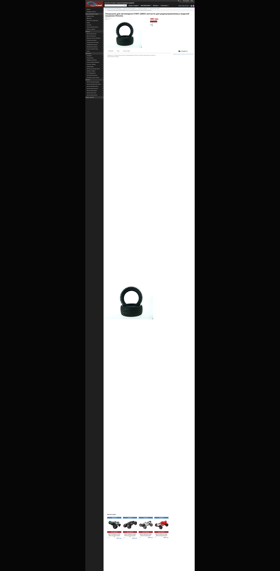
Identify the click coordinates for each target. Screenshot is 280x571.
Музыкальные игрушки (92, 46)
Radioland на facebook (191, 6)
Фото (118, 51)
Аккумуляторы (90, 58)
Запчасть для (126, 51)
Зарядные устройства (92, 60)
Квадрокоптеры (90, 16)
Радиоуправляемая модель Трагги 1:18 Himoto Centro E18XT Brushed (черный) (130, 535)
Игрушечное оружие (91, 40)
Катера (88, 22)
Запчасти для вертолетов (92, 86)
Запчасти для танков (91, 92)
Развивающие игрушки (92, 44)
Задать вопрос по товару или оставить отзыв (183, 54)
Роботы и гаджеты (91, 29)
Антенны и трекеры (91, 64)
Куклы (88, 51)
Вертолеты (89, 18)
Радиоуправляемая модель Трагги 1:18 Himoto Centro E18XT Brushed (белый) (145, 534)
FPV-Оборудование (91, 73)
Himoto (109, 18)
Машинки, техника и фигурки (93, 38)
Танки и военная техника (92, 27)
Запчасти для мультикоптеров (94, 84)
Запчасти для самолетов (92, 88)
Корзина (187, 2)
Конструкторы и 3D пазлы (93, 42)
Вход (192, 0)
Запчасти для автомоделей (93, 82)
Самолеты (89, 25)
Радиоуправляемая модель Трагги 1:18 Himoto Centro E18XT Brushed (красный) (161, 534)
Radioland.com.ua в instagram (193, 6)
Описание (110, 51)
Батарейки (89, 55)
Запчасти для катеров (92, 90)
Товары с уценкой (90, 97)
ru (180, 0)
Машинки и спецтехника (92, 20)
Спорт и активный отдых (92, 49)
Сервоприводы (90, 66)
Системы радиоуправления (93, 62)
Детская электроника (91, 33)
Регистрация (186, 0)
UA (178, 0)
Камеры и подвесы (91, 71)
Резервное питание (91, 11)
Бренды (88, 9)
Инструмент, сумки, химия (93, 77)
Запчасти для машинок (92, 95)
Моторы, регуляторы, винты (93, 68)
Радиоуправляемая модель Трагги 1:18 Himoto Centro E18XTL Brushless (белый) (114, 535)
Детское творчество (91, 36)
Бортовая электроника (92, 75)
